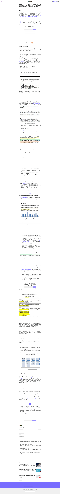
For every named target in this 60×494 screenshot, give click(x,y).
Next (39, 429)
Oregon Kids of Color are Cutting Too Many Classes (28, 377)
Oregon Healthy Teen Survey (29, 265)
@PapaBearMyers (21, 402)
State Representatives (34, 398)
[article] (30, 465)
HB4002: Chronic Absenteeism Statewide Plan (32, 224)
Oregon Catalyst (21, 378)
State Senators (28, 398)
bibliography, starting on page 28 (30, 413)
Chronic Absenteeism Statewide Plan (25, 21)
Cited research (25, 149)
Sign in (58, 1)
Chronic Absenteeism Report (22, 61)
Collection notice (35, 489)
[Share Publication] (52, 1)
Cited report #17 (23, 248)
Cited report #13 (23, 232)
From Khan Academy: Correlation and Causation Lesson (30, 123)
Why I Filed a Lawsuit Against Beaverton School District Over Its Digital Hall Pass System (27, 464)
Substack (27, 492)
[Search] (51, 1)
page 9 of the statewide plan (23, 197)
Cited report (24, 167)
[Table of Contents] (0, 247)
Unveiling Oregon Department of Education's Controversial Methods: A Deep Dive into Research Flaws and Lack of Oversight (27, 470)
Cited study (23, 174)
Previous (21, 429)
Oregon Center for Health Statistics (26, 269)
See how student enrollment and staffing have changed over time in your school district (26, 476)
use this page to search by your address (34, 397)
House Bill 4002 (21, 22)
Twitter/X (37, 290)
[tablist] (21, 434)
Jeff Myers (21, 477)
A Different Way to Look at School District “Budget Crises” (27, 475)
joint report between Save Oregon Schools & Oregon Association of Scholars (30, 16)
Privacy (31, 489)
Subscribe (55, 1)
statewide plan (38, 129)
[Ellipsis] (41, 439)
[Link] (17, 46)
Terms (32, 489)
